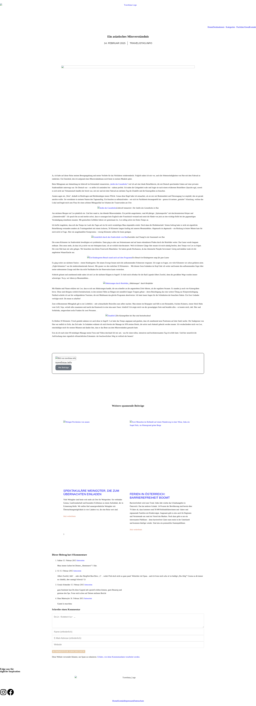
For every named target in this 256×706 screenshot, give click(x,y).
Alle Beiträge (63, 367)
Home (210, 27)
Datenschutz (138, 701)
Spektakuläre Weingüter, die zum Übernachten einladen (91, 492)
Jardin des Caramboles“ (119, 184)
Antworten (80, 560)
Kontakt (252, 27)
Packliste (240, 27)
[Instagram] (3, 692)
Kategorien (230, 27)
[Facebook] (10, 692)
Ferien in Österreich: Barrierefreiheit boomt (150, 495)
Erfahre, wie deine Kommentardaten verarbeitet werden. (118, 657)
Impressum (128, 701)
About (246, 27)
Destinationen (218, 27)
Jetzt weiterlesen (69, 516)
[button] (219, 27)
